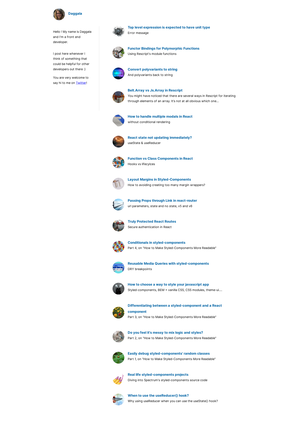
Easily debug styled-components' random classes (169, 353)
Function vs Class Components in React (160, 158)
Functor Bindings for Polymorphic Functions (163, 48)
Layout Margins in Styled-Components (159, 179)
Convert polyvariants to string (152, 69)
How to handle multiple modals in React (160, 116)
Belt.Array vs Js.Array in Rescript (155, 90)
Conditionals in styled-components (156, 243)
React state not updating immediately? (160, 138)
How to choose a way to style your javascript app (168, 284)
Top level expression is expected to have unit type (169, 27)
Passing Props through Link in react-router (162, 201)
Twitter (81, 83)
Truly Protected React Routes (152, 221)
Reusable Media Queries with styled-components (168, 263)
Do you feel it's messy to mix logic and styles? (165, 333)
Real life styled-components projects (158, 375)
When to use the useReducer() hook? (158, 395)
